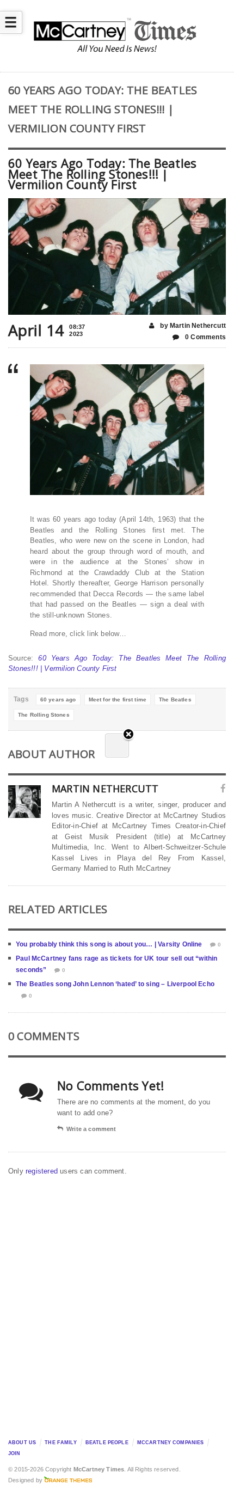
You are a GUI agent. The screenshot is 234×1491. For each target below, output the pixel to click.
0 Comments (204, 337)
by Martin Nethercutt (192, 325)
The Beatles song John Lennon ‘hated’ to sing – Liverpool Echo (115, 984)
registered (43, 1171)
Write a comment (91, 1129)
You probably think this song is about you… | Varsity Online (109, 944)
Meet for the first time (117, 699)
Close (128, 735)
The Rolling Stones (44, 715)
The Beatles (175, 699)
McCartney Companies (170, 1442)
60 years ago (58, 699)
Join (14, 1453)
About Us (22, 1442)
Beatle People (106, 1442)
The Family (60, 1442)
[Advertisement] (117, 1304)
